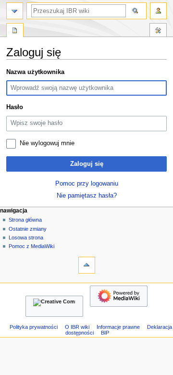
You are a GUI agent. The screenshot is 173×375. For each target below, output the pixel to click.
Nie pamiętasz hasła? (87, 195)
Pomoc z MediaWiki (31, 246)
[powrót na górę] (86, 265)
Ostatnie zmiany (28, 229)
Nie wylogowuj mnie (47, 143)
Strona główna (25, 220)
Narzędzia (158, 31)
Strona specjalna (15, 31)
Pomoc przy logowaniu (86, 183)
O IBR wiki (77, 327)
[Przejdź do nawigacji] (14, 10)
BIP (105, 333)
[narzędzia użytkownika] (158, 10)
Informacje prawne (118, 327)
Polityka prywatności (34, 327)
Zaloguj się (86, 164)
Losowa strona (26, 237)
